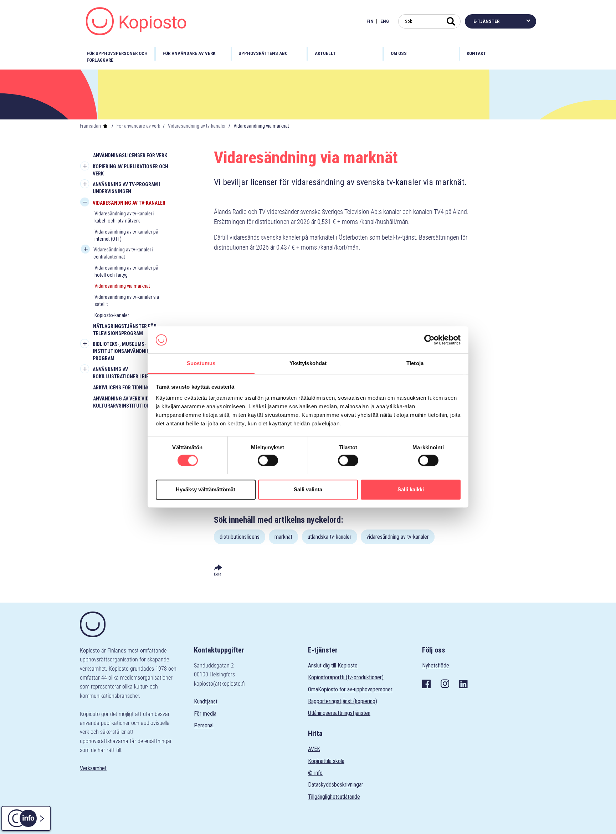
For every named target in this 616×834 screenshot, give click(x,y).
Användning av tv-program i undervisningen (126, 187)
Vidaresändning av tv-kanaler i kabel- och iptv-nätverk (124, 217)
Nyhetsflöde (435, 665)
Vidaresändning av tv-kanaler (197, 126)
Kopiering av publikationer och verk (130, 170)
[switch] (268, 460)
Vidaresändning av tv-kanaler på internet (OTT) (126, 235)
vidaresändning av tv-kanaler (397, 536)
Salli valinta (308, 489)
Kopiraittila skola (326, 761)
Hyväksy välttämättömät (205, 489)
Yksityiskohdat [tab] (308, 363)
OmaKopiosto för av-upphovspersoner (350, 689)
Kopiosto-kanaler (111, 315)
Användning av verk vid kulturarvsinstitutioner (124, 402)
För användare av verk (138, 126)
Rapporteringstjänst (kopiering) (342, 701)
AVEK (314, 749)
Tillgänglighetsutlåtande (334, 796)
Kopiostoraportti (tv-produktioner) (346, 677)
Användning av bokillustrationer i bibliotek (128, 373)
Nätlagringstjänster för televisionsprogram (124, 329)
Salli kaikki (410, 489)
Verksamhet (93, 768)
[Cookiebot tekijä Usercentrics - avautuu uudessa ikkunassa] (429, 339)
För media (205, 713)
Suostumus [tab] (201, 363)
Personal (204, 725)
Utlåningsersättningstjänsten (339, 713)
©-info (315, 772)
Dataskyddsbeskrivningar (335, 784)
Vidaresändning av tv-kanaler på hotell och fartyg (126, 271)
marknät (283, 536)
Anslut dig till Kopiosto (333, 665)
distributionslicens (240, 536)
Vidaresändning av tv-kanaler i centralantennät (123, 253)
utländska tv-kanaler (329, 536)
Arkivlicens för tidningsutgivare (133, 387)
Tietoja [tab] (414, 363)
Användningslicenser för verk (130, 155)
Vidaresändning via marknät (122, 286)
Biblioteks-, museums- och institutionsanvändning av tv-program (130, 351)
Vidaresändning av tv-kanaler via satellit (126, 300)
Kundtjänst (205, 701)
